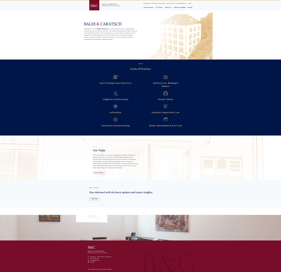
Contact (189, 7)
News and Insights (180, 7)
